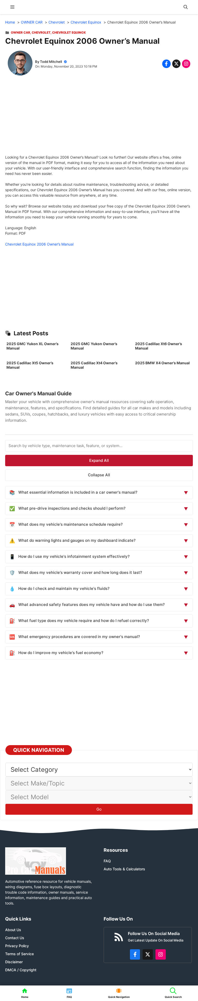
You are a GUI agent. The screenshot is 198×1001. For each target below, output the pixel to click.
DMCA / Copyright (20, 970)
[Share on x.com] (176, 64)
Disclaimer (14, 962)
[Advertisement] (99, 118)
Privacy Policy (17, 946)
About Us (13, 930)
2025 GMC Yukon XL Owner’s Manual (32, 346)
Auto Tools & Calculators (124, 869)
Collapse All (99, 474)
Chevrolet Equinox (69, 32)
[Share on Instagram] (186, 64)
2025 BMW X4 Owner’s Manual (162, 363)
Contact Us (14, 938)
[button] (185, 7)
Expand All (99, 460)
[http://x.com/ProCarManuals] (148, 954)
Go (99, 809)
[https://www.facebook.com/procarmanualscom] (135, 954)
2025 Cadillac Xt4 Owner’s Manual (94, 365)
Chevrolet (41, 32)
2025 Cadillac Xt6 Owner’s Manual (158, 346)
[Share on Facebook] (166, 64)
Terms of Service (19, 954)
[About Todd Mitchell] (20, 64)
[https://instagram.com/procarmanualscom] (160, 954)
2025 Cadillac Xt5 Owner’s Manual (29, 365)
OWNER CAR (20, 32)
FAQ (107, 861)
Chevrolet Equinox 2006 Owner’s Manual (39, 244)
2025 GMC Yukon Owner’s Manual (94, 346)
